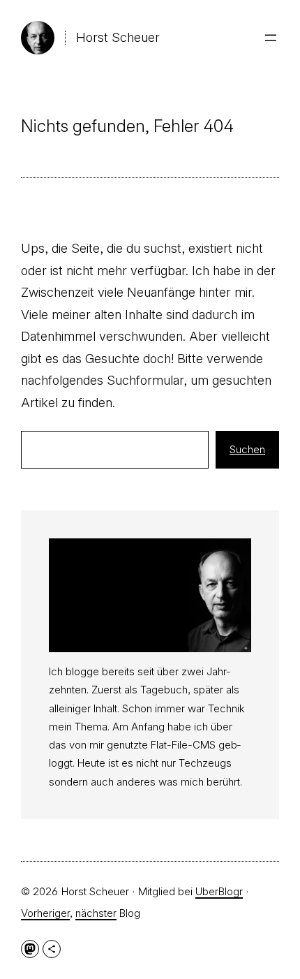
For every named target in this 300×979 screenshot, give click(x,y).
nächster (96, 913)
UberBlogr (219, 891)
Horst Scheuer (118, 37)
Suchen (247, 449)
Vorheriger (45, 913)
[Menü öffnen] (270, 37)
